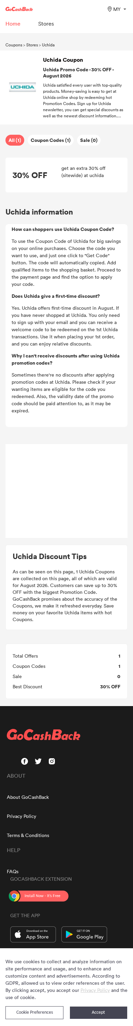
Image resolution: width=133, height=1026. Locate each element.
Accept (98, 1012)
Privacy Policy (21, 816)
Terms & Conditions (28, 835)
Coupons (13, 45)
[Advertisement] (66, 491)
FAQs (12, 871)
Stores (32, 45)
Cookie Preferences (34, 1012)
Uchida (48, 45)
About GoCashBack (28, 797)
